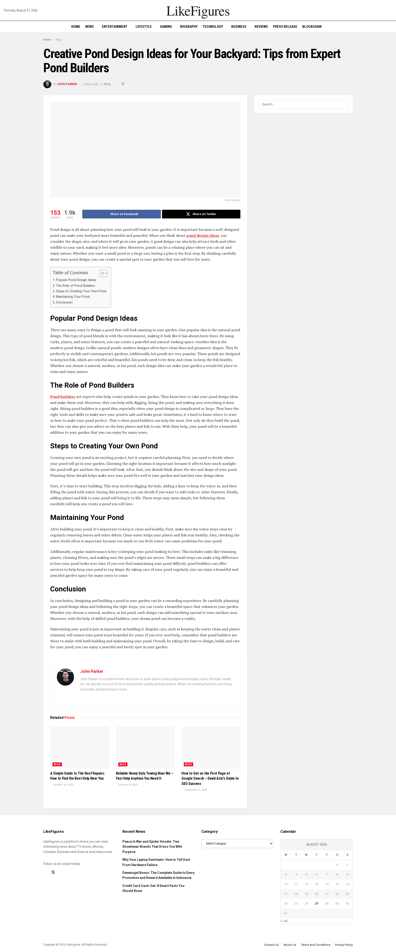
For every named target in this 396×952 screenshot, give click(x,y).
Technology (213, 27)
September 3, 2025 (195, 789)
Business (238, 27)
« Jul (284, 921)
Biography (189, 27)
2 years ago (91, 84)
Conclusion (64, 302)
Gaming (166, 27)
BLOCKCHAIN (312, 27)
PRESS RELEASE (285, 27)
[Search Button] (391, 26)
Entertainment (114, 27)
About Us (289, 944)
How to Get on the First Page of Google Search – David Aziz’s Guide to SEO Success (210, 778)
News (89, 27)
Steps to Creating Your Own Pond (81, 291)
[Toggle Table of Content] (101, 273)
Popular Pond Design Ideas (76, 280)
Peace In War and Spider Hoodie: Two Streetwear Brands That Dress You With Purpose (152, 847)
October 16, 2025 (62, 784)
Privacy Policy (344, 944)
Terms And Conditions (315, 944)
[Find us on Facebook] (45, 872)
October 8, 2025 (128, 784)
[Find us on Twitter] (53, 872)
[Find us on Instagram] (61, 872)
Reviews (261, 27)
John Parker (67, 84)
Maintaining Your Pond (73, 297)
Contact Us (271, 944)
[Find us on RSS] (69, 872)
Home (75, 27)
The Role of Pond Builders (75, 286)
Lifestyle (144, 27)
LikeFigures (198, 10)
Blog (58, 39)
